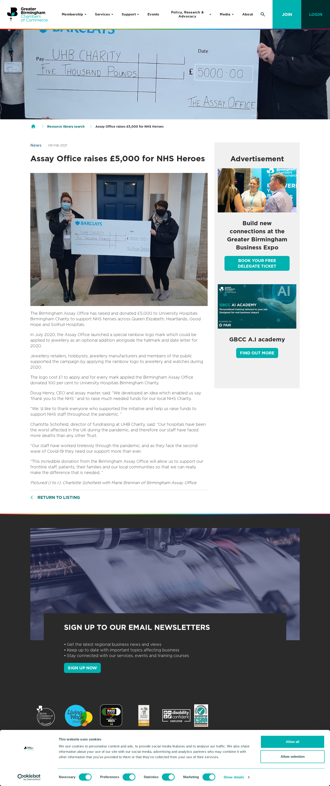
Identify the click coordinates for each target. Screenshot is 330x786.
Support (129, 14)
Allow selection (293, 756)
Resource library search (66, 126)
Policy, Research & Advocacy (187, 14)
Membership (72, 14)
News (36, 145)
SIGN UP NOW (82, 668)
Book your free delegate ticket (257, 263)
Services (102, 14)
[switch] (129, 777)
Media (225, 14)
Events (153, 14)
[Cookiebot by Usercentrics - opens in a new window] (29, 777)
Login (315, 14)
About (247, 14)
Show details (234, 777)
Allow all (292, 742)
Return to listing (58, 497)
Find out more (257, 353)
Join (287, 14)
